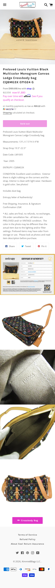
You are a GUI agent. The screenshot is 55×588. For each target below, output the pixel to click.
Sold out (25, 123)
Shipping (7, 112)
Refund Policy (27, 539)
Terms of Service (27, 534)
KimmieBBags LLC (31, 561)
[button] (25, 107)
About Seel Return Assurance (27, 544)
